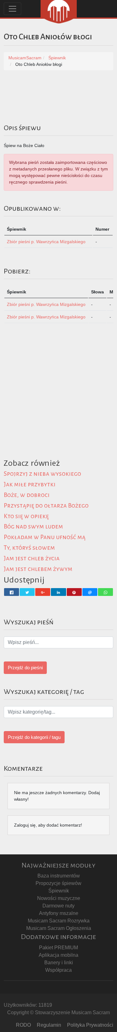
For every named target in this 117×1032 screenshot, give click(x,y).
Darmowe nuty (58, 905)
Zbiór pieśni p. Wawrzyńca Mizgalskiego (46, 241)
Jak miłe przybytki (30, 484)
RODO (23, 1025)
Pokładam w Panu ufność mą (44, 537)
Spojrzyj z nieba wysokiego (42, 473)
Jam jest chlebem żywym (38, 569)
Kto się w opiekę (26, 516)
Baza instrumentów (58, 875)
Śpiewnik (58, 890)
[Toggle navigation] (12, 8)
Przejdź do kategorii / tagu (34, 737)
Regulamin (49, 1025)
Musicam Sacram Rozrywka (59, 920)
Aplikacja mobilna (58, 955)
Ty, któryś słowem (29, 547)
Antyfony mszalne (58, 913)
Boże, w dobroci (27, 495)
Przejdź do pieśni (25, 667)
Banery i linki (58, 962)
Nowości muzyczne (58, 898)
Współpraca (58, 970)
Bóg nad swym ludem (33, 526)
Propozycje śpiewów (58, 883)
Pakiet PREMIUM (58, 947)
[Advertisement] (58, 399)
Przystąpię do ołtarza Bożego (46, 505)
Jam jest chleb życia (32, 558)
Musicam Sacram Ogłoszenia (58, 928)
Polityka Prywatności (90, 1025)
